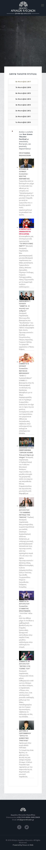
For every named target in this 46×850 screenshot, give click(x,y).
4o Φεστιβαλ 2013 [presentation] (23, 105)
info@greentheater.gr (25, 820)
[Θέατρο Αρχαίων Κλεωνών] (23, 7)
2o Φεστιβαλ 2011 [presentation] (23, 116)
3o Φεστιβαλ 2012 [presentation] (23, 110)
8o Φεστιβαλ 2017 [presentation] (23, 81)
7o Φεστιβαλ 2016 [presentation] (23, 87)
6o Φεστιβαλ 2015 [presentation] (23, 93)
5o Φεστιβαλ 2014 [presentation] (23, 99)
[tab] (23, 82)
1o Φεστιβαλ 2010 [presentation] (23, 122)
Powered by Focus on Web (23, 845)
